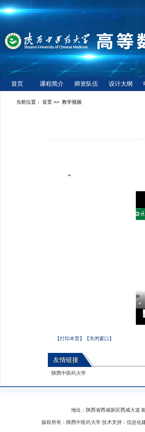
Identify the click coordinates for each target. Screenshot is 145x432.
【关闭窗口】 (99, 338)
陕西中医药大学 (68, 373)
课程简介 (52, 83)
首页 (17, 83)
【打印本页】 (69, 338)
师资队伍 (86, 83)
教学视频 (72, 102)
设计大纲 (121, 83)
